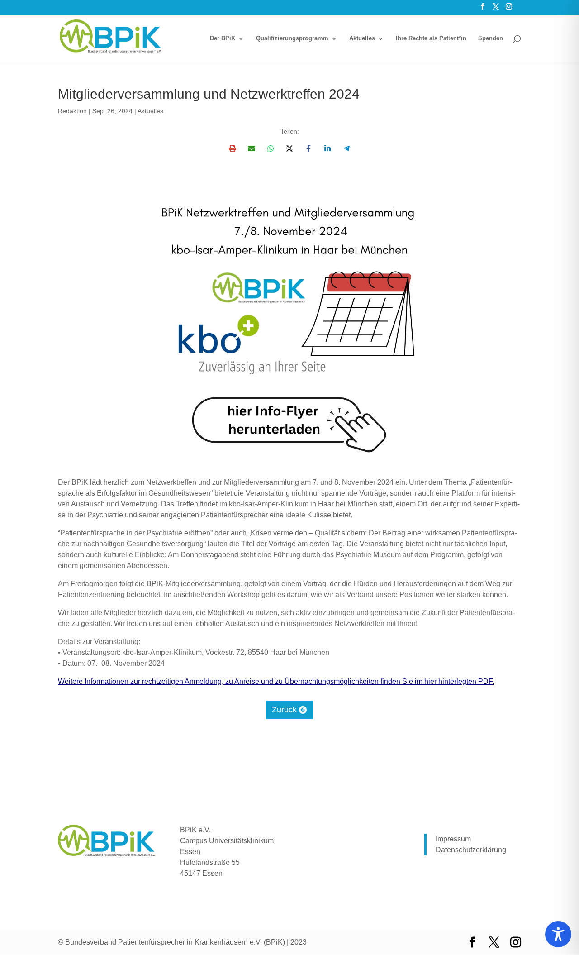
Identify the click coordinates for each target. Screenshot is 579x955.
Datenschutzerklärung (471, 850)
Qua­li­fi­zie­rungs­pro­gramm (292, 38)
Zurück (284, 709)
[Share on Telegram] (346, 148)
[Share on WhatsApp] (270, 148)
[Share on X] (289, 148)
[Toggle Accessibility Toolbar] (558, 934)
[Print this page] (232, 148)
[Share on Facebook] (308, 148)
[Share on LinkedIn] (327, 148)
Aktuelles (150, 111)
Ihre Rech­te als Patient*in (431, 38)
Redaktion (72, 111)
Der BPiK (222, 38)
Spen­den (490, 38)
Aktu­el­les (362, 38)
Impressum (453, 839)
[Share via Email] (251, 148)
